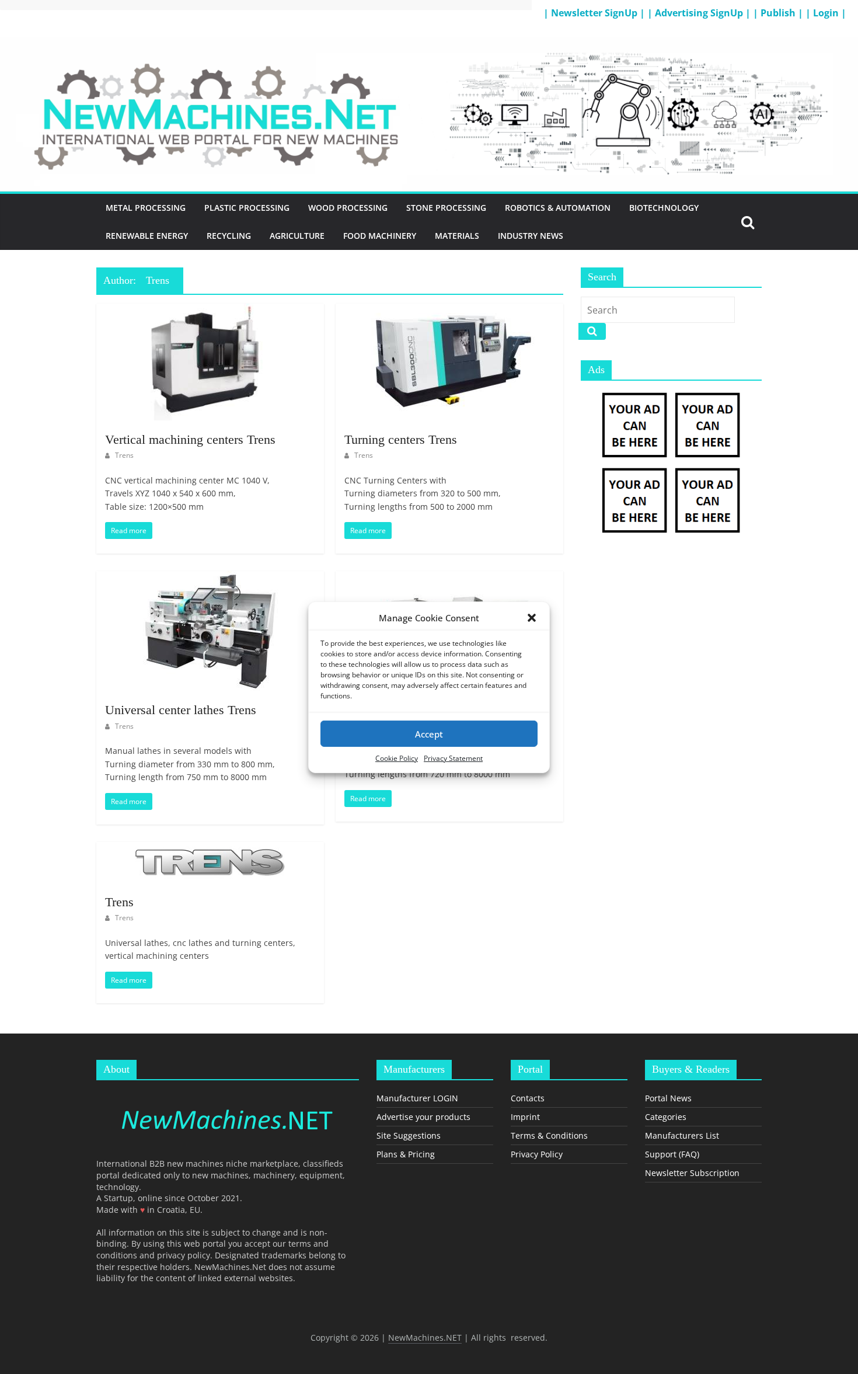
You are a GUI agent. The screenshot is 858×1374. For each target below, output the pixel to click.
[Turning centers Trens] (449, 310)
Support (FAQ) (672, 1154)
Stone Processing (446, 207)
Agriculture (297, 235)
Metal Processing (146, 207)
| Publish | (779, 12)
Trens (124, 455)
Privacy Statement (453, 758)
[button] (532, 617)
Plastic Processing (247, 207)
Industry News (530, 235)
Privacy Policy (537, 1154)
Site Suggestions (408, 1135)
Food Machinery (379, 235)
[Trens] (210, 849)
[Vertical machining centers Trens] (210, 310)
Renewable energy (147, 235)
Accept (429, 733)
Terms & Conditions (549, 1135)
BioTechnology (664, 207)
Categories (665, 1116)
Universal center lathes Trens (180, 709)
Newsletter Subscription (692, 1172)
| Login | (825, 12)
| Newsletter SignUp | (595, 12)
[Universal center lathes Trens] (210, 578)
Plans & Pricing (405, 1154)
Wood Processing (348, 207)
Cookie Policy (396, 758)
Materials (457, 235)
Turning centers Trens (400, 439)
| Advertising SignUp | (700, 12)
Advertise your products (423, 1116)
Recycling (229, 235)
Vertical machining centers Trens (190, 439)
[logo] (227, 1094)
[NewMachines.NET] (429, 44)
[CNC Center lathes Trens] (449, 578)
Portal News (668, 1098)
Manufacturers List (682, 1135)
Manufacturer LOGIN (417, 1098)
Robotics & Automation (558, 207)
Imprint (525, 1116)
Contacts (528, 1098)
